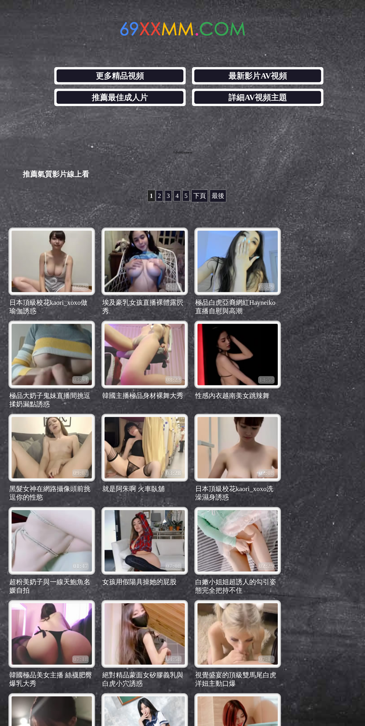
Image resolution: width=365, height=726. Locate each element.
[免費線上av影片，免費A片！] (182, 33)
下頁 (199, 195)
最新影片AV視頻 (258, 75)
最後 (218, 195)
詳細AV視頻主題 (258, 97)
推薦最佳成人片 (120, 97)
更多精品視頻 (120, 75)
